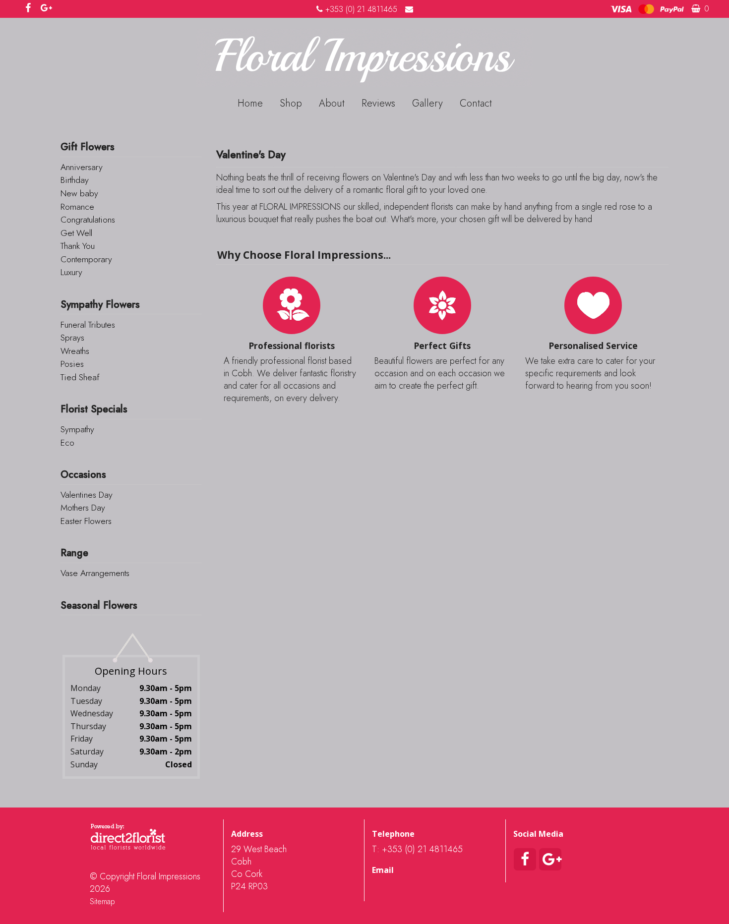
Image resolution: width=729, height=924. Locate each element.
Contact (476, 103)
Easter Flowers (86, 521)
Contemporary (86, 259)
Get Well (76, 233)
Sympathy (77, 429)
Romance (77, 206)
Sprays (72, 337)
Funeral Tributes (88, 324)
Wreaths (75, 351)
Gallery (427, 103)
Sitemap (102, 901)
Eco (67, 442)
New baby (79, 193)
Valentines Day (87, 494)
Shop (291, 103)
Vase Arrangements (95, 573)
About (332, 103)
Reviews (378, 103)
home (250, 103)
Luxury (71, 272)
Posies (72, 363)
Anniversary (82, 167)
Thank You (78, 245)
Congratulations (88, 219)
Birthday (75, 179)
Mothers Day (83, 507)
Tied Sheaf (80, 377)
